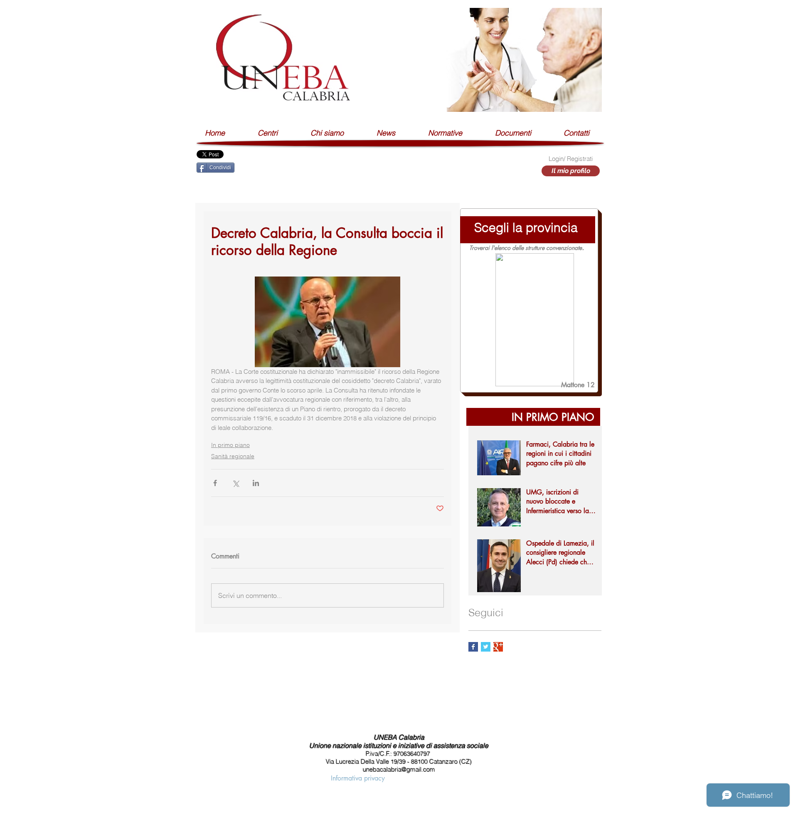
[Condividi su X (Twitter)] (235, 483)
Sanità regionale (232, 456)
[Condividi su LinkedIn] (256, 483)
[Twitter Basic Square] (485, 647)
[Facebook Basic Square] (473, 647)
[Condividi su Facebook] (215, 483)
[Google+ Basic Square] (498, 647)
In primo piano (230, 445)
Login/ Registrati (571, 159)
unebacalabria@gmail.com (399, 769)
